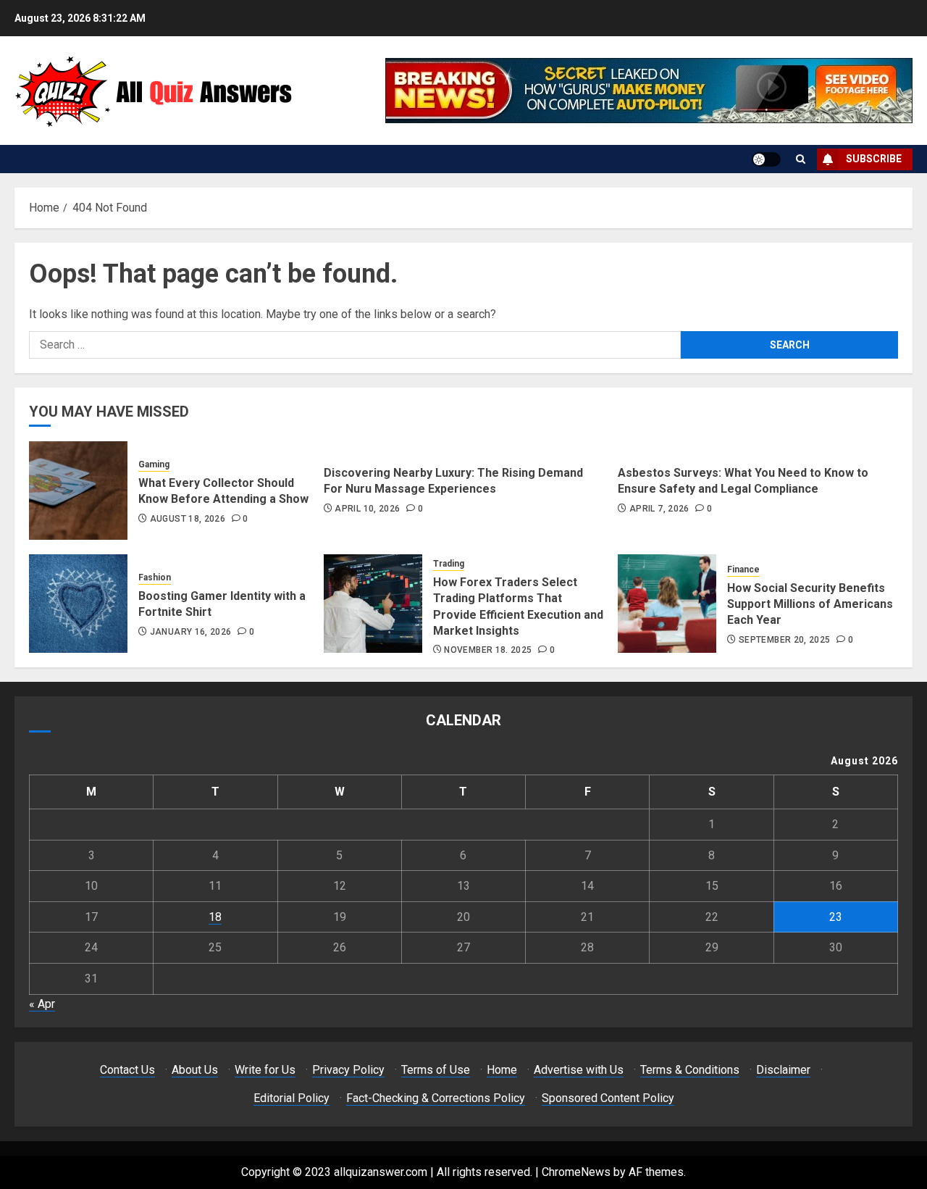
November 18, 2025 (488, 650)
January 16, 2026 (191, 632)
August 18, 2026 (187, 519)
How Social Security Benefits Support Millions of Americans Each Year (810, 604)
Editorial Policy (291, 1098)
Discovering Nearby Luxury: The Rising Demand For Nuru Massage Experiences (453, 481)
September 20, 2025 (784, 640)
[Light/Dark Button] (766, 159)
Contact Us (127, 1070)
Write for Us (265, 1070)
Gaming (153, 464)
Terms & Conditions (689, 1070)
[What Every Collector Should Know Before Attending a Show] (78, 490)
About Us (195, 1070)
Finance (743, 569)
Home (502, 1070)
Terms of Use (435, 1070)
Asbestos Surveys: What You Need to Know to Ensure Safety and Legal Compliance (743, 481)
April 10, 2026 (367, 509)
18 (215, 917)
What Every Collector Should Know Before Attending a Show (223, 491)
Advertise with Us (579, 1070)
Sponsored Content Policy (608, 1098)
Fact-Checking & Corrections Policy (435, 1098)
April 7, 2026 (659, 509)
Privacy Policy (348, 1070)
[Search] (801, 159)
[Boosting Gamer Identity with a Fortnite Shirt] (78, 603)
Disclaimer (783, 1070)
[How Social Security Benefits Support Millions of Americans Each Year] (667, 603)
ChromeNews (576, 1172)
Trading (448, 564)
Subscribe (874, 158)
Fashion (154, 577)
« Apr (42, 1004)
